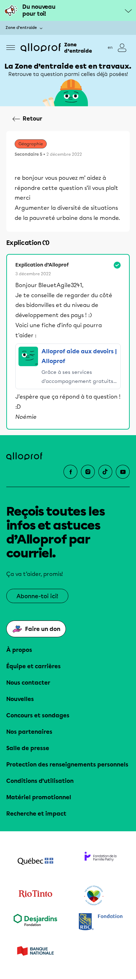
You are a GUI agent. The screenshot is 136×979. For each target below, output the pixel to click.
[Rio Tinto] (35, 895)
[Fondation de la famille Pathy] (100, 862)
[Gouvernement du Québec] (35, 862)
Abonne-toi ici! (37, 596)
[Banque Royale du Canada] (100, 922)
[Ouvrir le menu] (11, 47)
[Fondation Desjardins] (35, 922)
